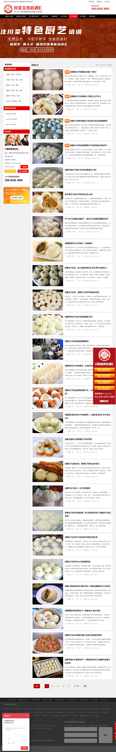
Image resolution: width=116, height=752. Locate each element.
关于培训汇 (104, 700)
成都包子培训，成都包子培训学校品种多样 (82, 292)
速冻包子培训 (21, 16)
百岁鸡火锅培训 (105, 709)
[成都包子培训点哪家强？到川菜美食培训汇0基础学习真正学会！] (48, 530)
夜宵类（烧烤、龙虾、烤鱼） (15, 90)
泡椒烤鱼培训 (56, 716)
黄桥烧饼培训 (8, 709)
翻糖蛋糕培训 (61, 712)
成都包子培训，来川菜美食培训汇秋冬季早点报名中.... (86, 268)
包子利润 (64, 16)
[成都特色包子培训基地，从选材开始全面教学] (48, 383)
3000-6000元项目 (11, 119)
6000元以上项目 (11, 124)
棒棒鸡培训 (36, 716)
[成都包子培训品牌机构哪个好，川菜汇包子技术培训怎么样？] (48, 408)
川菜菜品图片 (35, 700)
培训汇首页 (12, 700)
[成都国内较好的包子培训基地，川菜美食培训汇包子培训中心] (48, 432)
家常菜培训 (105, 712)
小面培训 (54, 16)
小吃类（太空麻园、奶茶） (14, 101)
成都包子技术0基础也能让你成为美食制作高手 (83, 635)
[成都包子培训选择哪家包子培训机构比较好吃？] (48, 163)
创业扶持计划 (84, 700)
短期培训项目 (23, 700)
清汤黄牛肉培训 (18, 709)
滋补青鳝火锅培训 (40, 709)
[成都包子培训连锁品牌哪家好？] (48, 359)
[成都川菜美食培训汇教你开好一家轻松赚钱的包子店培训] (48, 604)
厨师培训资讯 (71, 700)
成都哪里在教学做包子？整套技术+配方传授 (82, 611)
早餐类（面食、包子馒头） (14, 74)
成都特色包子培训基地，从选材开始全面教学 (83, 366)
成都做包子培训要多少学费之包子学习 (85, 96)
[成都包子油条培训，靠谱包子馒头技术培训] (48, 481)
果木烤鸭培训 (95, 709)
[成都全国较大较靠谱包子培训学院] (48, 457)
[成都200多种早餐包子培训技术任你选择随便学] (48, 139)
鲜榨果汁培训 (85, 709)
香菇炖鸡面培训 (8, 712)
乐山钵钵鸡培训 (28, 712)
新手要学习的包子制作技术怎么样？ (79, 194)
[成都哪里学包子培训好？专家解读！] (48, 261)
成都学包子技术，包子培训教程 (77, 488)
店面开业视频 (47, 700)
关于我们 (83, 16)
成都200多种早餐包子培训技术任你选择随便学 (89, 121)
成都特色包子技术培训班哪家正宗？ (79, 317)
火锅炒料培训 (95, 716)
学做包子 (109, 65)
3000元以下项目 (11, 114)
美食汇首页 (9, 16)
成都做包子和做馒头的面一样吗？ (83, 72)
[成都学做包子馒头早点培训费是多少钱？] (48, 188)
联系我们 (107, 1)
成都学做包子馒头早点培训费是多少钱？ (81, 170)
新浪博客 (91, 1)
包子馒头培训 (34, 16)
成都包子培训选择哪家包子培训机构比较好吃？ (89, 145)
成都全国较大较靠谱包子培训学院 (78, 439)
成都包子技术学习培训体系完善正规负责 (81, 537)
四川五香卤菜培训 (73, 709)
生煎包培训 (18, 712)
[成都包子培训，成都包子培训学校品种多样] (48, 310)
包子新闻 (73, 16)
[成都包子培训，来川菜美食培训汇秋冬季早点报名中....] (48, 285)
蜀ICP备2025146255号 (60, 750)
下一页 (76, 686)
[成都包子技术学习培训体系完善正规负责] (48, 555)
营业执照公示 (99, 748)
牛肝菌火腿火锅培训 (94, 712)
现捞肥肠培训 (65, 716)
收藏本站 (99, 1)
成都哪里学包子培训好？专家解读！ (79, 243)
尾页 (85, 686)
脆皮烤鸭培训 (62, 709)
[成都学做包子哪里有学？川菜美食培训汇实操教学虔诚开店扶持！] (48, 677)
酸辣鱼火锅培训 (52, 709)
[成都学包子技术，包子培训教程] (48, 506)
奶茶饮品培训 (82, 712)
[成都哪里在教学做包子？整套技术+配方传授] (48, 628)
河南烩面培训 (29, 709)
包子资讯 (102, 65)
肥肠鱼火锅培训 (50, 712)
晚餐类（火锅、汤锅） (12, 85)
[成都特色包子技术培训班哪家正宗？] (48, 334)
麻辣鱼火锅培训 (39, 712)
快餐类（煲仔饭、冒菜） (13, 96)
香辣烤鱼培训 (46, 716)
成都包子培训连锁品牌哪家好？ (77, 341)
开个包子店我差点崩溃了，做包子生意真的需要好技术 (86, 219)
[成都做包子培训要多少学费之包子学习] (48, 114)
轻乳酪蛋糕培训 (71, 712)
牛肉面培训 (74, 716)
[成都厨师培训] (23, 13)
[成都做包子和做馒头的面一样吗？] (48, 90)
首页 (97, 65)
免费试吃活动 (59, 700)
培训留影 (94, 700)
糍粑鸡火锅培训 (84, 716)
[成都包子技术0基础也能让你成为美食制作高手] (48, 653)
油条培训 (45, 16)
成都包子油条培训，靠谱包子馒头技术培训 (82, 464)
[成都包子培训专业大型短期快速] (48, 579)
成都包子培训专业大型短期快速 (77, 562)
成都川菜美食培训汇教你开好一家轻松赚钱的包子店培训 (87, 586)
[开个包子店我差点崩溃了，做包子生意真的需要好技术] (48, 237)
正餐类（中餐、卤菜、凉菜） (15, 80)
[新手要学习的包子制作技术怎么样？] (48, 212)
